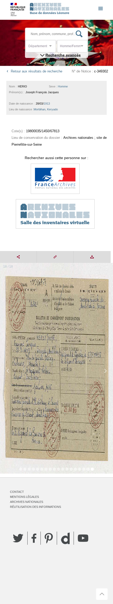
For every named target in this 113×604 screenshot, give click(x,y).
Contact (17, 491)
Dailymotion (65, 538)
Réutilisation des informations (35, 506)
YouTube (83, 538)
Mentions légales (24, 496)
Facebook (34, 538)
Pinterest (49, 538)
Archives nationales (26, 501)
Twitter (18, 538)
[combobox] (52, 47)
